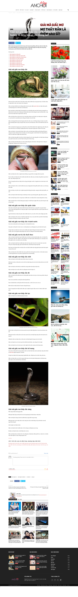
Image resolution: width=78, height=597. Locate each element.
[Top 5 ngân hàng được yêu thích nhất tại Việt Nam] (54, 187)
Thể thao (43, 9)
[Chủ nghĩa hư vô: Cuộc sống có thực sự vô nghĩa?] (65, 221)
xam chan (18, 493)
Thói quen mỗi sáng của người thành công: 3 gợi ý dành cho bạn (39, 488)
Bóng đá (52, 566)
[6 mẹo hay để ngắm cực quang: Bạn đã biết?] (54, 153)
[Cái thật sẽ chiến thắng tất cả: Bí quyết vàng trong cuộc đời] (11, 568)
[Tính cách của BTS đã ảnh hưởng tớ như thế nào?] (55, 199)
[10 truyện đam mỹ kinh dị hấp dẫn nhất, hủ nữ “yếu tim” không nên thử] (55, 257)
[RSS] (58, 580)
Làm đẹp (31, 9)
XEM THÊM (20, 499)
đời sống (12, 352)
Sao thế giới (10, 510)
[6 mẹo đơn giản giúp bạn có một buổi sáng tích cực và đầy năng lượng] (60, 91)
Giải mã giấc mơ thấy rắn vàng (16, 66)
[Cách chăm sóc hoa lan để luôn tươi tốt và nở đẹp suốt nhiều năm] (60, 72)
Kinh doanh (49, 9)
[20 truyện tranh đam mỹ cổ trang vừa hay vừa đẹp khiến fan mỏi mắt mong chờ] (53, 142)
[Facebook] (52, 580)
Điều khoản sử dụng (44, 585)
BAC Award (64, 585)
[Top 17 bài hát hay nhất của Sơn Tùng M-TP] (28, 521)
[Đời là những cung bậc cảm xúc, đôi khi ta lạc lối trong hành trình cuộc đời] (60, 316)
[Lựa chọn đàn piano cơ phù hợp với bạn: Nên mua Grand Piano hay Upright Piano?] (65, 199)
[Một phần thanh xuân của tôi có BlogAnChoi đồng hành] (55, 246)
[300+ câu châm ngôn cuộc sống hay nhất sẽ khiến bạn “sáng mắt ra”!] (53, 132)
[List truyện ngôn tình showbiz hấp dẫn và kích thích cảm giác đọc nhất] (55, 267)
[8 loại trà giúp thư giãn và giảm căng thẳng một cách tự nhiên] (54, 160)
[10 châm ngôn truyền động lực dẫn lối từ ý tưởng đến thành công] (54, 181)
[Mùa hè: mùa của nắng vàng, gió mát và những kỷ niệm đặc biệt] (60, 296)
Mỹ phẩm (53, 559)
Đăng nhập (46, 453)
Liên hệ (68, 585)
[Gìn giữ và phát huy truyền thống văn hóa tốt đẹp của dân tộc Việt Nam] (55, 221)
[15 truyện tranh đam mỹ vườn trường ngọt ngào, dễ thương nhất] (53, 123)
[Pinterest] (55, 580)
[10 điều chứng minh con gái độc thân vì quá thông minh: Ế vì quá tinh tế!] (65, 267)
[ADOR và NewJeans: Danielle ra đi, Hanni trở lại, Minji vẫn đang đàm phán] (28, 534)
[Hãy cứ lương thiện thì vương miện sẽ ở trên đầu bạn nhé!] (55, 210)
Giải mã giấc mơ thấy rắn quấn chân (17, 55)
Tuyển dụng (50, 585)
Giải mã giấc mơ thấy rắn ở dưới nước (18, 57)
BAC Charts (60, 585)
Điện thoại (53, 564)
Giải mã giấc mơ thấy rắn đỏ (16, 61)
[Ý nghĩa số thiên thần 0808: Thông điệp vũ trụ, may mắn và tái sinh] (11, 562)
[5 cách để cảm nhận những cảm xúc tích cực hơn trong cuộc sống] (65, 210)
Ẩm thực (22, 9)
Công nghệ (37, 9)
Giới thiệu (38, 585)
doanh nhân (36, 106)
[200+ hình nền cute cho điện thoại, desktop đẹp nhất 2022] (53, 127)
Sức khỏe (55, 9)
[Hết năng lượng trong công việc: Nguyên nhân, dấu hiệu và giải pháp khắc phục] (60, 335)
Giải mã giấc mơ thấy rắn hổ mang (17, 64)
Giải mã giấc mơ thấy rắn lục (16, 63)
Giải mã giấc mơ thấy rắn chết (16, 60)
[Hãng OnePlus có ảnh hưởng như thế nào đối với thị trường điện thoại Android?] (42, 521)
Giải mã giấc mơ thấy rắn (15, 54)
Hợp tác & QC (55, 585)
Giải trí (17, 9)
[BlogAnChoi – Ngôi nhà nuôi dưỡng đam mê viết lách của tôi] (55, 235)
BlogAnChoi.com (27, 579)
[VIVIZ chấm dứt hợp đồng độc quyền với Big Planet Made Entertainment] (15, 506)
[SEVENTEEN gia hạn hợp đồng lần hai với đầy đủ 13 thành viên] (15, 521)
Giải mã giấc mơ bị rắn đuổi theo (17, 58)
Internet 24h (53, 567)
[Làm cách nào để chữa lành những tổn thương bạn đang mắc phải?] (55, 278)
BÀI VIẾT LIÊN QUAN (12, 499)
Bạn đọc (60, 9)
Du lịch (26, 9)
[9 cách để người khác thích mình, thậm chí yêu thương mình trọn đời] (65, 278)
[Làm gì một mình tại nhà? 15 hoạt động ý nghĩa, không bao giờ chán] (11, 557)
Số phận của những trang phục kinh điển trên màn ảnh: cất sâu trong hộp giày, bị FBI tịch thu (17, 488)
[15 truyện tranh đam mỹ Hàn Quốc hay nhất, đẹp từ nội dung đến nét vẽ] (61, 113)
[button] (68, 10)
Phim (52, 557)
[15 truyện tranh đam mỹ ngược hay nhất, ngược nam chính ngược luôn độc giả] (53, 136)
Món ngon (53, 569)
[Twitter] (61, 580)
